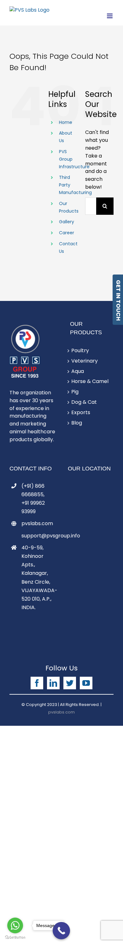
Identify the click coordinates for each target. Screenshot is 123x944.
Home (65, 122)
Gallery (66, 222)
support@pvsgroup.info (38, 535)
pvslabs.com (37, 523)
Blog (76, 422)
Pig (75, 391)
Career (66, 233)
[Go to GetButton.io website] (15, 938)
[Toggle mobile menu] (110, 16)
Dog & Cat (84, 402)
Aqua (77, 371)
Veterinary (84, 360)
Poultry (80, 350)
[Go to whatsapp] (15, 925)
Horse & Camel (89, 381)
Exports (80, 412)
